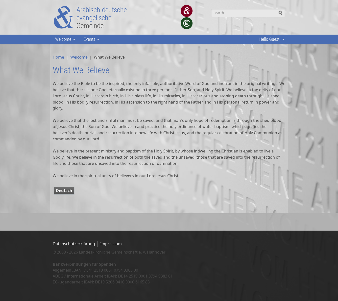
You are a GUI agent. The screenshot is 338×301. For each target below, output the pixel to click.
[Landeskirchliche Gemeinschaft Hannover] (186, 11)
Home (58, 57)
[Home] (91, 17)
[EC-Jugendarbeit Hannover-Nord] (186, 23)
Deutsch (64, 190)
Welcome (62, 40)
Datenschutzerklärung (74, 243)
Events (88, 40)
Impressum (111, 243)
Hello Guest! (268, 40)
